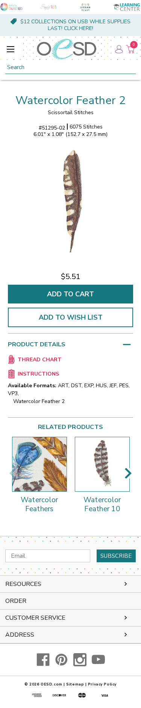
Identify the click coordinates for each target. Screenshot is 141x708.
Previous (13, 473)
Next (128, 473)
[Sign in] (118, 48)
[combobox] (70, 67)
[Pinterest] (61, 659)
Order (15, 601)
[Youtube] (98, 659)
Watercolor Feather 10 (102, 505)
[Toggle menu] (10, 49)
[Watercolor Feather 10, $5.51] (102, 464)
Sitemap (75, 684)
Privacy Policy (102, 684)
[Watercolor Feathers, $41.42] (39, 464)
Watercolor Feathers (39, 505)
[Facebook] (43, 659)
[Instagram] (79, 659)
